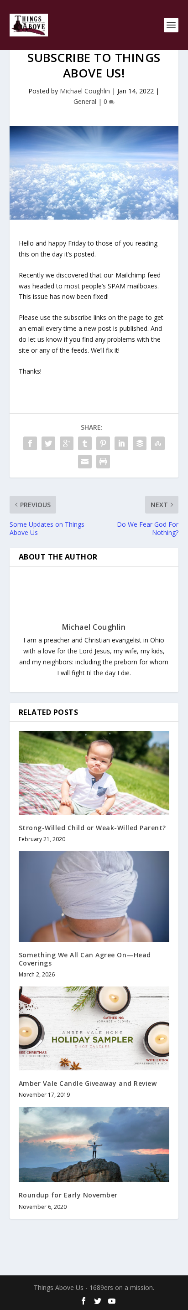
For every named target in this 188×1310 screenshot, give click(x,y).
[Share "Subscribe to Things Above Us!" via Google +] (66, 443)
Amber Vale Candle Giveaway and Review (88, 1083)
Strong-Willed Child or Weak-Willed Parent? (92, 827)
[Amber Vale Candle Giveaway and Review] (94, 1028)
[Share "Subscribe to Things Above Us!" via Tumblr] (85, 443)
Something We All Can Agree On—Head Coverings (85, 958)
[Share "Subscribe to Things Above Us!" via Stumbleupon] (158, 443)
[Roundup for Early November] (94, 1144)
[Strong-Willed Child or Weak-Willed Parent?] (94, 773)
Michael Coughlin (85, 91)
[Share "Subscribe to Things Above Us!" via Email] (85, 461)
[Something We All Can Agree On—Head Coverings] (94, 896)
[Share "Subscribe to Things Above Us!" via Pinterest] (103, 443)
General (84, 101)
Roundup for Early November (68, 1195)
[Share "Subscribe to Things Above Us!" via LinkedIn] (121, 443)
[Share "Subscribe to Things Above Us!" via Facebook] (30, 443)
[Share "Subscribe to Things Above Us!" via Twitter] (48, 443)
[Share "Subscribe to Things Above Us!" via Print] (103, 461)
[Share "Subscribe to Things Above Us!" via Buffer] (140, 443)
